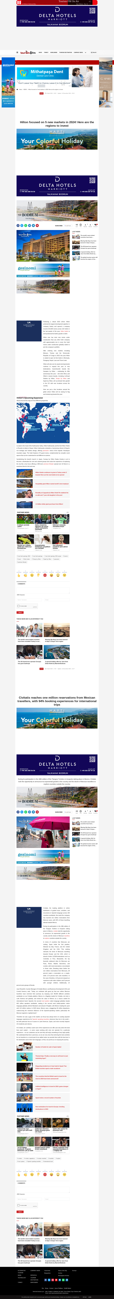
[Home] (17, 89)
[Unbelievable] (58, 572)
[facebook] (18, 225)
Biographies (47, 1273)
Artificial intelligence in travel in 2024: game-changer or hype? (51, 1088)
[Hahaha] (51, 572)
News (20, 89)
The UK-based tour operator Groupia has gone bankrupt (29, 662)
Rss (43, 1288)
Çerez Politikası (59, 1288)
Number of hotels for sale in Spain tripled (48, 1047)
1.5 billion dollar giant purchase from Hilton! (49, 504)
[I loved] (32, 572)
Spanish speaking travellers (41, 1019)
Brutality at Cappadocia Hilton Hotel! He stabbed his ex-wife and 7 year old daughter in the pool (51, 494)
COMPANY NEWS (78, 52)
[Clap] (25, 572)
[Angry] (45, 572)
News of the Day (62, 1270)
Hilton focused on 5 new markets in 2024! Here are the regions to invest (45, 89)
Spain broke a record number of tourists (48, 1098)
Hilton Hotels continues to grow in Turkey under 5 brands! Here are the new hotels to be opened (51, 474)
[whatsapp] (25, 225)
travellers (67, 936)
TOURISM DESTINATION (65, 52)
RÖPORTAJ (33, 1275)
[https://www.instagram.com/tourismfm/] (52, 1280)
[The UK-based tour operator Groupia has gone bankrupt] (29, 652)
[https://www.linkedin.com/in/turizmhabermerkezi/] (60, 1280)
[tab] (21, 584)
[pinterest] (37, 225)
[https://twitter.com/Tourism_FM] (49, 1280)
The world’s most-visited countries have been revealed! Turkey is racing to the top (29, 640)
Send (20, 612)
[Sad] (64, 572)
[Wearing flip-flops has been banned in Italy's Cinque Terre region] (57, 630)
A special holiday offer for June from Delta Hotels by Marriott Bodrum (56, 662)
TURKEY (46, 52)
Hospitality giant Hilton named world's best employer (52, 484)
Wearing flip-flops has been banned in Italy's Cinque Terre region (56, 640)
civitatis (55, 931)
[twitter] (21, 225)
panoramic (45, 450)
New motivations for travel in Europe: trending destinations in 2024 (50, 1108)
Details (84, 1297)
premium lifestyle (48, 464)
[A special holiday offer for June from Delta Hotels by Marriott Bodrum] (57, 652)
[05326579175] (63, 1280)
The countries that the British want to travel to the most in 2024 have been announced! (51, 1077)
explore (46, 938)
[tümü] (85, 52)
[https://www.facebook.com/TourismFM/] (45, 1280)
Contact (51, 1288)
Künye (46, 1288)
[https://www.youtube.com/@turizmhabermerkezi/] (56, 1280)
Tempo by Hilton (61, 378)
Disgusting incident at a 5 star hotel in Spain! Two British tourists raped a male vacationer (51, 1067)
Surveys (74, 1270)
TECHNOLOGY (22, 1277)
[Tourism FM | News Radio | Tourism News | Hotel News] (28, 52)
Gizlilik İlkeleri (67, 1288)
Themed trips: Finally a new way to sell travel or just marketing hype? (51, 1057)
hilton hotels (64, 331)
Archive (60, 1273)
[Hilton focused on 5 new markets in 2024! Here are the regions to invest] (43, 245)
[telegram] (29, 225)
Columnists (47, 1270)
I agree (89, 1297)
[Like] (19, 572)
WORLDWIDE (53, 52)
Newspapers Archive (63, 1275)
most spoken (45, 1001)
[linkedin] (33, 225)
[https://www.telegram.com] (67, 1280)
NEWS (40, 52)
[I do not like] (38, 572)
